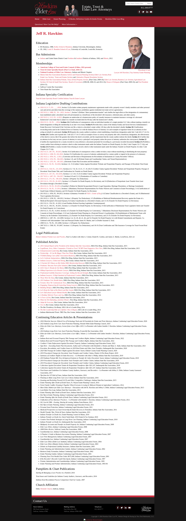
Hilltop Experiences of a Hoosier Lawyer (54, 270)
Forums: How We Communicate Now (53, 283)
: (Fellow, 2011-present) (82, 67)
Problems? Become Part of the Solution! (54, 265)
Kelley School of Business (63, 47)
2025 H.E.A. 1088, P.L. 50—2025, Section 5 (55, 112)
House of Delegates (113, 82)
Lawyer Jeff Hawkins (121, 72)
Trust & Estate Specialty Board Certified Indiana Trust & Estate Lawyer (60, 98)
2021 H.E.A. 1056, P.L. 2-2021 (51, 156)
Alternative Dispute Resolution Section (89, 77)
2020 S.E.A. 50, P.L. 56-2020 (50, 164)
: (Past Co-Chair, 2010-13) (72, 70)
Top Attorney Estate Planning (140, 72)
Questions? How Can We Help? (47, 24)
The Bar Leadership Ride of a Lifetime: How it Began (58, 310)
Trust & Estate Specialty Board (51, 70)
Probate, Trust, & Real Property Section (74, 80)
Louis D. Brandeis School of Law (58, 49)
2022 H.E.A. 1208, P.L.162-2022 (51, 154)
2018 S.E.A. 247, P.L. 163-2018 (51, 174)
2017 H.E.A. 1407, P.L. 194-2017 (52, 176)
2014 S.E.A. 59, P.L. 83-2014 (50, 186)
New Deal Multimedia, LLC (145, 516)
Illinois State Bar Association (50, 75)
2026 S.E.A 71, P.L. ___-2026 (50, 107)
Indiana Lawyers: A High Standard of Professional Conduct (60, 275)
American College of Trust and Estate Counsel (57, 67)
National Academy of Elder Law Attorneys (55, 72)
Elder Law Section (101, 75)
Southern (79, 58)
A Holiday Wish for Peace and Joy (52, 295)
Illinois (106, 58)
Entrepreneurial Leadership (49, 251)
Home (37, 19)
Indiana (42, 58)
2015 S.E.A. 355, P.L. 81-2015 (50, 181)
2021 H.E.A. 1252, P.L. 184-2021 (52, 159)
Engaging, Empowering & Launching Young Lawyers (58, 285)
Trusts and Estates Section (63, 77)
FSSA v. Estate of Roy (93, 193)
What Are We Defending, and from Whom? (54, 300)
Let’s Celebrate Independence (50, 258)
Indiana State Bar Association (50, 80)
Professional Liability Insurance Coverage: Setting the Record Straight (64, 273)
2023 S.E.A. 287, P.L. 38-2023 (50, 152)
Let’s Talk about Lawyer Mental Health (53, 292)
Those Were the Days (47, 278)
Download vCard (144, 70)
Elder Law (46, 19)
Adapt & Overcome (46, 302)
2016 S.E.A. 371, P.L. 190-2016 (51, 179)
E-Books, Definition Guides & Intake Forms (85, 19)
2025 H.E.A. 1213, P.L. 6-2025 (51, 117)
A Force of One (45, 297)
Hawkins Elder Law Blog (114, 19)
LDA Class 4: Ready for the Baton (52, 268)
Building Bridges (46, 288)
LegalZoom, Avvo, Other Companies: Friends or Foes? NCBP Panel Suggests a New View (71, 248)
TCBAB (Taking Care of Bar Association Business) (57, 256)
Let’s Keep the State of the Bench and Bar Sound (56, 290)
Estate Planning (59, 19)
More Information (69, 24)
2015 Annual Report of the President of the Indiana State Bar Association (65, 246)
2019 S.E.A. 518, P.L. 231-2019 (51, 169)
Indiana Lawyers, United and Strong (52, 261)
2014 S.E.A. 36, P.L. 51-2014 (50, 188)
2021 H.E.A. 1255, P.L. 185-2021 (52, 161)
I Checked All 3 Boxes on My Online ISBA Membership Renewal (62, 263)
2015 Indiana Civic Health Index (51, 280)
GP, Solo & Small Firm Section (56, 82)
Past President (143, 82)
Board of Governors (75, 82)
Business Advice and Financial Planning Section (77, 75)
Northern (71, 58)
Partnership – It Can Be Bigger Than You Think (56, 253)
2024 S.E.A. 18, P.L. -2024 (50, 122)
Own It (42, 305)
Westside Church (46, 489)
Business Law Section (125, 80)
